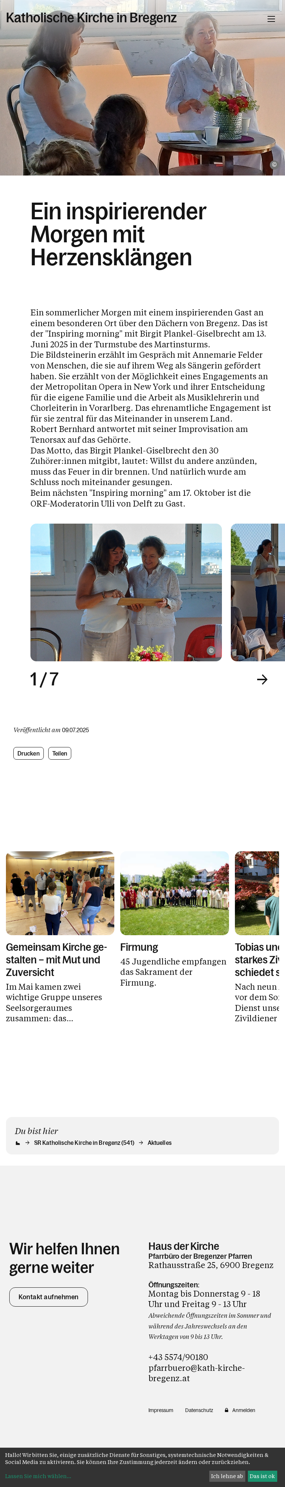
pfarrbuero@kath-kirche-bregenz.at (196, 1373)
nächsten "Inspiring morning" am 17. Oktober (138, 492)
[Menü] (271, 19)
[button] (262, 679)
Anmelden (243, 1410)
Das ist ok (262, 1476)
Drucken (28, 753)
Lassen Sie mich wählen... (38, 1476)
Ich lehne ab (227, 1476)
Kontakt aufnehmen (49, 1297)
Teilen (60, 753)
